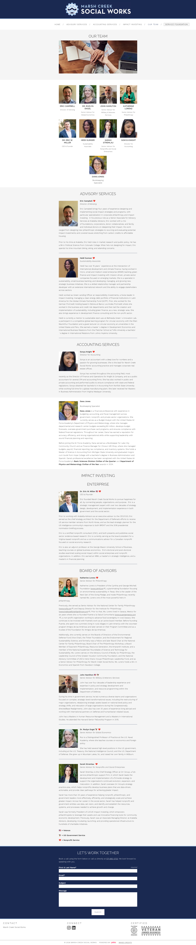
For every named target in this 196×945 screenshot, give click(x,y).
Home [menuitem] (57, 24)
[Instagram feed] (69, 928)
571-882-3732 (112, 859)
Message (63, 891)
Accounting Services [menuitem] (105, 24)
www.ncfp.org (65, 609)
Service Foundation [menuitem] (176, 24)
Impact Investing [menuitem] (132, 24)
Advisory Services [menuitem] (76, 24)
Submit (98, 912)
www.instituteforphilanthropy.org (73, 611)
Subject (62, 883)
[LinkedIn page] (74, 928)
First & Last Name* (67, 867)
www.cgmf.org (97, 588)
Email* (62, 875)
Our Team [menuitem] (153, 24)
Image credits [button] (125, 942)
